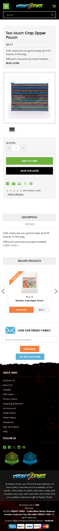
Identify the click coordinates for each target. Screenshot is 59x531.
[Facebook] (7, 184)
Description (29, 217)
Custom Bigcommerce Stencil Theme (24, 520)
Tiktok (4, 447)
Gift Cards (8, 394)
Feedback (8, 422)
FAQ (5, 431)
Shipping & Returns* (13, 403)
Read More (12, 63)
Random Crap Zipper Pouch (29, 300)
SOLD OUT (21, 310)
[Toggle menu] (6, 6)
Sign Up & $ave (11, 427)
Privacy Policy (10, 399)
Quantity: (11, 142)
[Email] (13, 184)
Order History (9, 417)
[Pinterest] (31, 184)
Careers (7, 389)
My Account (9, 408)
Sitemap (29, 508)
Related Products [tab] (29, 260)
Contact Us (9, 380)
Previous (3, 291)
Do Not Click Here (30, 356)
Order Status (9, 413)
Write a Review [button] (16, 194)
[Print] (19, 184)
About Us (7, 385)
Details (29, 224)
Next (56, 291)
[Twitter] (25, 184)
